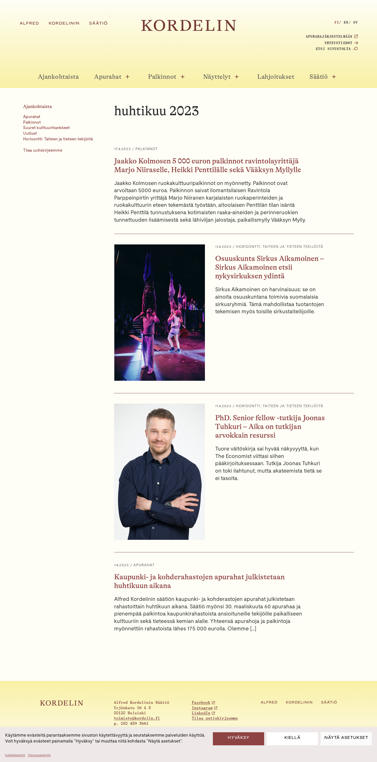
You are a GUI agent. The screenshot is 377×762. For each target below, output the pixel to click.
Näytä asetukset (346, 737)
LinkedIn (201, 713)
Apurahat (107, 76)
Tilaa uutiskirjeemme (42, 150)
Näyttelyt (217, 76)
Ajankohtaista (58, 76)
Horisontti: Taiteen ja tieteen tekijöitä (58, 138)
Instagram (202, 708)
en (346, 22)
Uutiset (30, 133)
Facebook (201, 702)
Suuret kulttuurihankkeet (46, 127)
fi (336, 22)
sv (355, 22)
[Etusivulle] (189, 29)
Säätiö (319, 76)
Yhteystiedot (338, 43)
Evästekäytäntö (15, 755)
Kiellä (292, 737)
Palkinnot (162, 76)
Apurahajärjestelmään (329, 36)
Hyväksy (239, 737)
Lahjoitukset (275, 76)
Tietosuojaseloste (39, 755)
